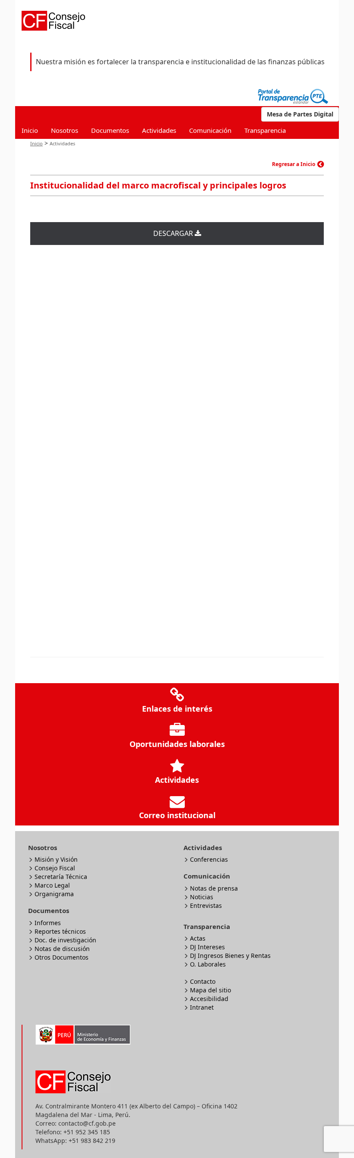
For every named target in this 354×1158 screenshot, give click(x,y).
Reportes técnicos (60, 931)
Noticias (201, 897)
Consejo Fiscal (55, 868)
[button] (300, 114)
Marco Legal (52, 885)
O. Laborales (208, 964)
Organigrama (54, 894)
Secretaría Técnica (61, 876)
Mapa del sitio (210, 990)
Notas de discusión (62, 949)
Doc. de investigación (65, 940)
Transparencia (265, 130)
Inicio (30, 130)
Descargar (174, 233)
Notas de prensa (214, 888)
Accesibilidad (209, 999)
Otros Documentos (61, 957)
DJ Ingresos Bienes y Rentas (230, 955)
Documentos (110, 130)
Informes (48, 923)
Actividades (159, 130)
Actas (197, 938)
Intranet (202, 1007)
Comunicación (210, 130)
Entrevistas (206, 905)
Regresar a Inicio (293, 164)
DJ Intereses (207, 947)
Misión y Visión (56, 859)
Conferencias (209, 859)
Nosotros (64, 130)
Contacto (202, 981)
